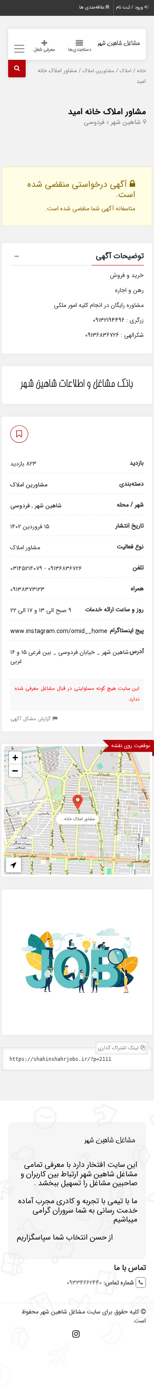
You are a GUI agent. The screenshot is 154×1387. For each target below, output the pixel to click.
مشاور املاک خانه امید (107, 111)
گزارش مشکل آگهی (31, 719)
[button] (77, 257)
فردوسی (94, 122)
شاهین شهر (126, 122)
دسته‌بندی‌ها (79, 49)
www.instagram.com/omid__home (58, 631)
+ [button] (15, 757)
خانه (141, 71)
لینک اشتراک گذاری (119, 1048)
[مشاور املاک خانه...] (77, 801)
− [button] (15, 771)
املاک (125, 71)
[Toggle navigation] (18, 48)
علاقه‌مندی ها (92, 7)
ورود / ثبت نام (130, 7)
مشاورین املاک (98, 71)
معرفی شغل (44, 49)
